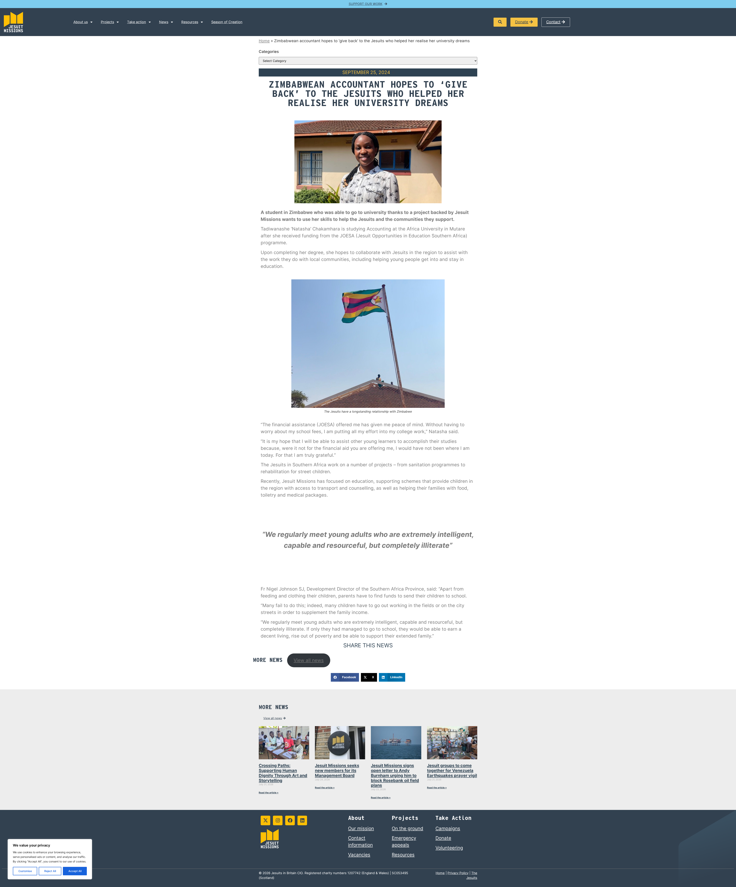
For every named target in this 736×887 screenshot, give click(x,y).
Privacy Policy (458, 873)
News (163, 22)
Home (264, 40)
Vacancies (359, 854)
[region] (50, 859)
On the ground (407, 828)
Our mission (361, 828)
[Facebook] (290, 820)
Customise (25, 871)
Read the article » (268, 792)
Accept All (74, 871)
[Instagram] (278, 820)
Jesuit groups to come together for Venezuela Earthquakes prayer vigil (452, 770)
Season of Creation (226, 22)
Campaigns (447, 828)
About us (80, 22)
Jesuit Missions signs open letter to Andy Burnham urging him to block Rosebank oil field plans (395, 775)
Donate (443, 838)
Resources (189, 22)
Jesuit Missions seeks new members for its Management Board (337, 770)
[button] (500, 22)
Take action (136, 22)
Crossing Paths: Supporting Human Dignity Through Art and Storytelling (283, 773)
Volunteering (449, 848)
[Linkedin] (302, 820)
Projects (107, 22)
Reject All (50, 871)
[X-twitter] (265, 820)
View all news (309, 660)
